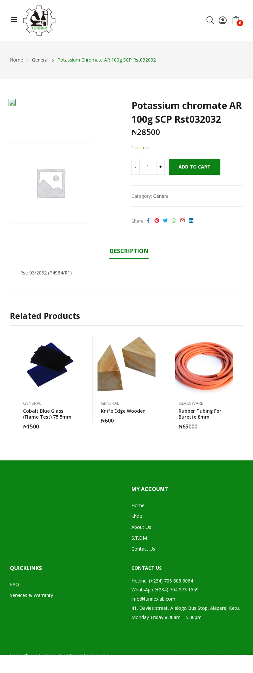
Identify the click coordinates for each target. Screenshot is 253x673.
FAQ (14, 584)
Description (129, 251)
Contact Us (143, 549)
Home (138, 505)
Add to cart (195, 167)
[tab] (129, 252)
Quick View (74, 342)
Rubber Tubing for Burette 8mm (200, 414)
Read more (230, 422)
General (161, 196)
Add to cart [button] (74, 422)
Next (238, 382)
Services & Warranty (31, 595)
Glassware (191, 403)
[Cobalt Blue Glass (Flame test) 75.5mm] (49, 365)
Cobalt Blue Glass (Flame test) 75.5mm (47, 414)
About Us (141, 527)
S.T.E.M (139, 538)
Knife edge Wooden (123, 411)
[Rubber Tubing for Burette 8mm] (204, 365)
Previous (14, 382)
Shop (136, 516)
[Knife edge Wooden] (126, 365)
